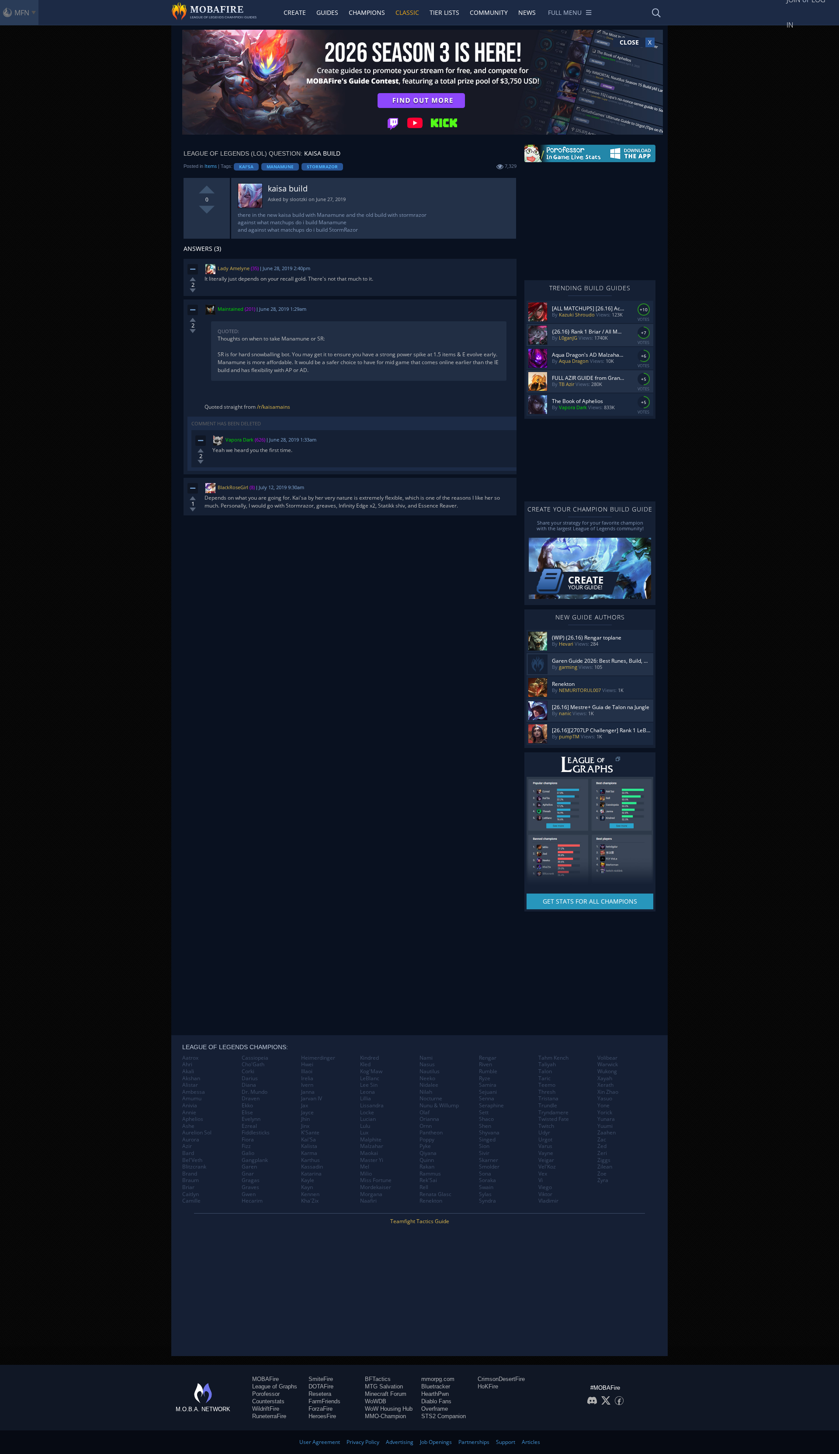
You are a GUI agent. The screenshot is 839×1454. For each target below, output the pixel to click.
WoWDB (375, 1401)
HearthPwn (435, 1394)
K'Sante (310, 1132)
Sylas (485, 1194)
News (527, 12)
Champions (367, 12)
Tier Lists (444, 12)
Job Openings (436, 1442)
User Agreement (319, 1442)
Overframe (434, 1408)
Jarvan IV (311, 1098)
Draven (251, 1098)
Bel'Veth (192, 1160)
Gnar (248, 1173)
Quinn (427, 1160)
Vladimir (548, 1200)
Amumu (191, 1098)
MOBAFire (265, 1379)
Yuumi (605, 1126)
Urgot (545, 1139)
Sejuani (488, 1092)
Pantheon (431, 1132)
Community (489, 12)
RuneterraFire (269, 1416)
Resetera (320, 1394)
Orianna (429, 1119)
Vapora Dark (239, 440)
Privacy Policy (363, 1442)
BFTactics (378, 1379)
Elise (247, 1112)
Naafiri (368, 1200)
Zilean (604, 1166)
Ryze (484, 1078)
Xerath (605, 1085)
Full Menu (565, 12)
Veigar (546, 1160)
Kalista (309, 1146)
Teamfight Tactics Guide (419, 1221)
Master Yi (371, 1160)
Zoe (602, 1173)
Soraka (487, 1180)
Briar (188, 1187)
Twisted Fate (553, 1119)
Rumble (488, 1071)
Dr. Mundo (254, 1092)
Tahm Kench (553, 1057)
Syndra (487, 1200)
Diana (249, 1085)
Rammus (430, 1173)
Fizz (246, 1146)
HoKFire (488, 1386)
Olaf (425, 1112)
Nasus (427, 1064)
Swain (486, 1187)
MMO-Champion (385, 1416)
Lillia (365, 1098)
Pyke (425, 1146)
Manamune (280, 166)
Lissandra (372, 1105)
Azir (187, 1146)
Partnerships (473, 1442)
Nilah (426, 1092)
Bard (188, 1153)
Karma (309, 1153)
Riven (485, 1064)
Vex (542, 1173)
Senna (486, 1098)
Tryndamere (553, 1112)
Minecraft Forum (385, 1394)
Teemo (546, 1085)
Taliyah (547, 1064)
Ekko (247, 1105)
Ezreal (249, 1126)
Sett (484, 1112)
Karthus (310, 1160)
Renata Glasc (435, 1194)
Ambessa (193, 1092)
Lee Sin (369, 1085)
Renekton (431, 1200)
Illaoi (306, 1071)
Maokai (369, 1153)
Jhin (305, 1119)
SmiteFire (321, 1379)
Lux (364, 1132)
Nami (426, 1057)
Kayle (307, 1180)
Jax (304, 1105)
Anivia (189, 1105)
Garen (249, 1166)
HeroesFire (322, 1416)
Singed (487, 1139)
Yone (603, 1105)
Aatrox (190, 1057)
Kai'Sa (246, 166)
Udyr (544, 1132)
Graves (250, 1187)
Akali (188, 1071)
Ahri (187, 1064)
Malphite (370, 1139)
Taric (544, 1078)
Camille (191, 1200)
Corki (248, 1071)
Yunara (606, 1119)
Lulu (365, 1126)
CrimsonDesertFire (501, 1379)
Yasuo (604, 1098)
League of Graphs (274, 1386)
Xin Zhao (607, 1092)
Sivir (484, 1153)
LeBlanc (369, 1078)
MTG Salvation (384, 1386)
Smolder (489, 1166)
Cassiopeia (255, 1057)
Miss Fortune (376, 1180)
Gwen (249, 1194)
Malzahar (371, 1146)
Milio (366, 1173)
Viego (545, 1187)
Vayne (545, 1153)
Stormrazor (322, 166)
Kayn (307, 1187)
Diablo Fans (436, 1401)
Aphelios (192, 1119)
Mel (364, 1166)
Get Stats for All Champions (590, 901)
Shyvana (489, 1132)
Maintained (230, 309)
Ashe (188, 1126)
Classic (407, 12)
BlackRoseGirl (233, 487)
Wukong (607, 1071)
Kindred (369, 1057)
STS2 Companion (443, 1416)
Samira (487, 1085)
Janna (308, 1092)
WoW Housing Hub (389, 1408)
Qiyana (428, 1153)
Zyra (602, 1180)
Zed (602, 1146)
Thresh (546, 1092)
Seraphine (491, 1105)
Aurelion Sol (196, 1132)
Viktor (545, 1194)
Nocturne (431, 1098)
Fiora (248, 1139)
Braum (190, 1180)
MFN (21, 12)
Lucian (368, 1119)
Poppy (427, 1139)
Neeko (427, 1078)
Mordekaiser (375, 1187)
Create (295, 12)
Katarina (311, 1173)
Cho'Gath (253, 1064)
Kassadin (312, 1166)
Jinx (305, 1126)
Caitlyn (190, 1194)
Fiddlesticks (256, 1132)
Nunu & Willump (439, 1105)
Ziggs (603, 1160)
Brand (189, 1173)
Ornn (426, 1126)
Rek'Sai (428, 1180)
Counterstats (268, 1401)
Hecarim (252, 1200)
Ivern (307, 1085)
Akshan (191, 1078)
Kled (365, 1064)
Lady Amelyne (234, 268)
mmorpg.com (437, 1379)
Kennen (310, 1194)
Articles (531, 1442)
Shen (485, 1126)
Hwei (307, 1064)
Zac (601, 1139)
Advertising (399, 1442)
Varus (545, 1146)
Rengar (487, 1057)
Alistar (190, 1085)
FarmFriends (324, 1401)
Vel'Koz (547, 1166)
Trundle (547, 1105)
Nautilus (430, 1071)
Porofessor (266, 1394)
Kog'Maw (371, 1071)
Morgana (371, 1194)
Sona (485, 1173)
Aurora (190, 1139)
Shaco (486, 1119)
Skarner (488, 1160)
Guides (327, 12)
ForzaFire (321, 1408)
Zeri (602, 1153)
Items (211, 166)
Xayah (604, 1078)
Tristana (548, 1098)
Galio (248, 1153)
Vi (540, 1180)
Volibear (607, 1057)
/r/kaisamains (273, 406)
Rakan (427, 1166)
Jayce (307, 1112)
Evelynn (251, 1119)
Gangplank (255, 1160)
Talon (545, 1071)
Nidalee (429, 1085)
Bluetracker (435, 1386)
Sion (484, 1146)
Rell (424, 1187)
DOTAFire (321, 1386)
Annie (189, 1112)
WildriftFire (265, 1408)
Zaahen (606, 1132)
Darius (250, 1078)
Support (505, 1442)
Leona (367, 1092)
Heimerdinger (318, 1057)
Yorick (604, 1112)
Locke (367, 1112)
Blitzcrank (194, 1166)
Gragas (251, 1180)
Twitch (546, 1126)
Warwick (607, 1064)
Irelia (307, 1078)
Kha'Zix (310, 1200)
